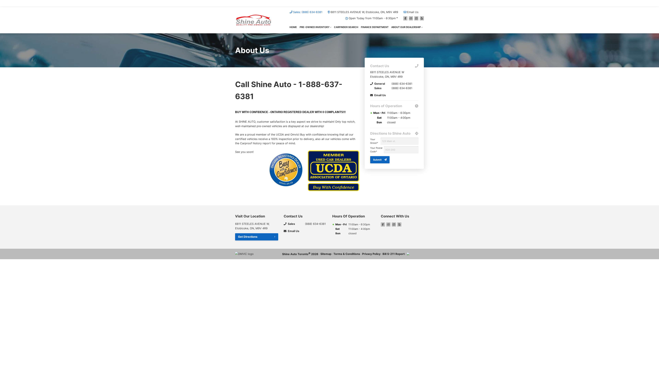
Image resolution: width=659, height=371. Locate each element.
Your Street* (374, 141)
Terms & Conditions (346, 254)
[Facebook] (405, 18)
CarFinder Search (346, 27)
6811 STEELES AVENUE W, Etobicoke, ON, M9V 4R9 (364, 12)
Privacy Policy (371, 254)
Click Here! (333, 3)
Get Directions (247, 236)
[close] (420, 2)
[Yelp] (422, 18)
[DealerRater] (411, 18)
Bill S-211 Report (394, 254)
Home (293, 27)
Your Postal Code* (376, 150)
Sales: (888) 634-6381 (307, 12)
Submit (377, 159)
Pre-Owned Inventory (315, 27)
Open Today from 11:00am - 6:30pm (372, 18)
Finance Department (375, 27)
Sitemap (325, 254)
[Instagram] (416, 18)
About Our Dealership (406, 27)
